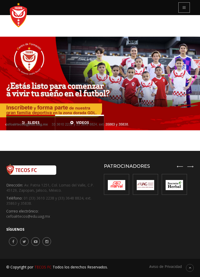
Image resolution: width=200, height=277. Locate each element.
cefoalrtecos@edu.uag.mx (28, 216)
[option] (100, 83)
